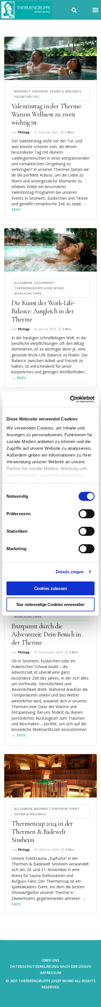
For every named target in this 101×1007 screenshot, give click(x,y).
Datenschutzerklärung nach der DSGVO (50, 966)
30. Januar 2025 (45, 329)
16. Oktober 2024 (46, 849)
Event (74, 808)
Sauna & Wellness (65, 91)
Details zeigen (70, 571)
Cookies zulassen (50, 588)
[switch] (87, 513)
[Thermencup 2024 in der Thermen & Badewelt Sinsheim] (50, 775)
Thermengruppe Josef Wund (39, 288)
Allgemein (23, 282)
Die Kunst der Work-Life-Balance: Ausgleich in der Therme (43, 311)
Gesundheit (44, 282)
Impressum (50, 972)
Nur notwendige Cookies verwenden (50, 604)
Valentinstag (26, 96)
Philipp (23, 132)
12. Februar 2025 (46, 132)
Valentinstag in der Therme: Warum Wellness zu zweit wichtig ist (47, 114)
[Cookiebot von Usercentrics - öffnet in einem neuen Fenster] (71, 399)
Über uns (50, 960)
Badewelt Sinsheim (31, 91)
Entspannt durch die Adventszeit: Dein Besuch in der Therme (46, 634)
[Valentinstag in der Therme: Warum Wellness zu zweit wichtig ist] (50, 58)
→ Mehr (19, 377)
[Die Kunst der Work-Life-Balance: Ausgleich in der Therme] (50, 250)
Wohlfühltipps (28, 293)
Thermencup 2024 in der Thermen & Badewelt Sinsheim (42, 831)
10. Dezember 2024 (48, 652)
